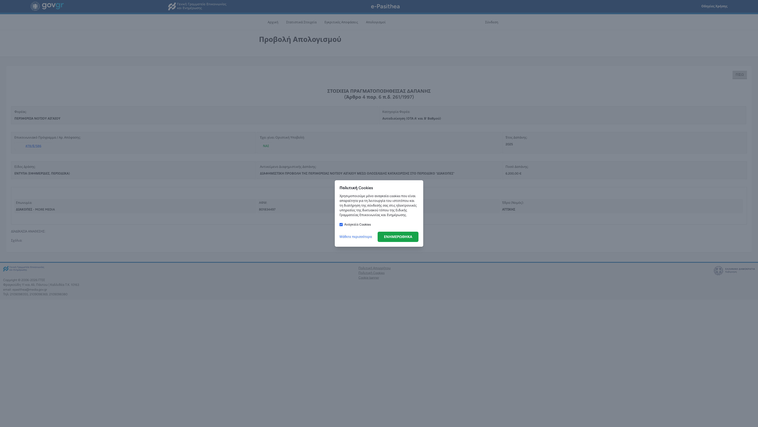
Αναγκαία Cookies (357, 224)
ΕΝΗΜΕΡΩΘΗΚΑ (398, 237)
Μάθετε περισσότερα (356, 237)
